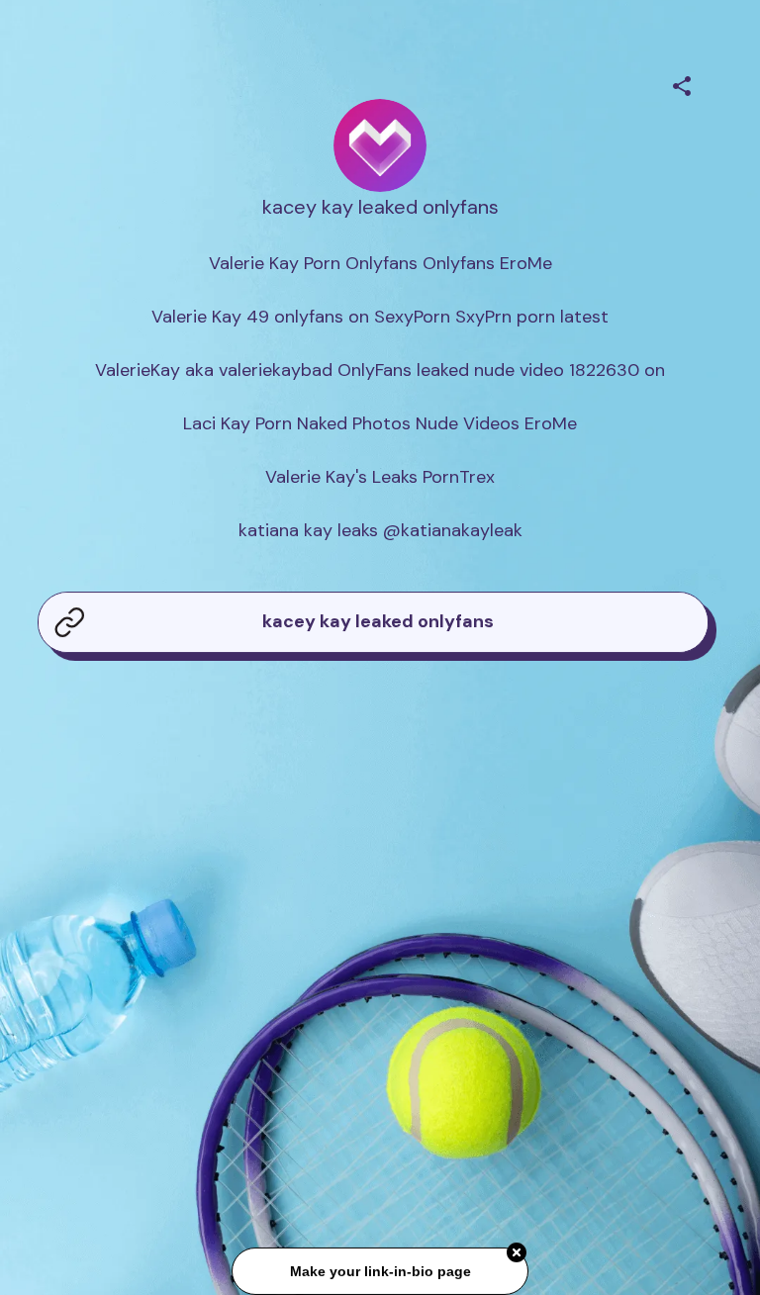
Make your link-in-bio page (379, 1272)
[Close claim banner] (516, 1253)
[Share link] (682, 83)
